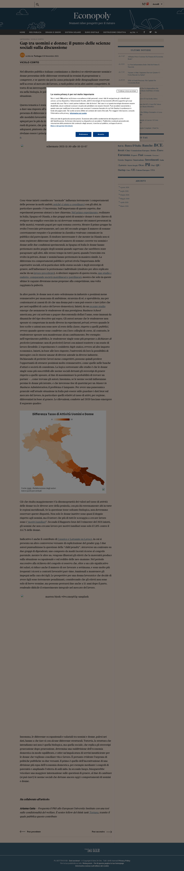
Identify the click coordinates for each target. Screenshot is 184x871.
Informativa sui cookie (78, 113)
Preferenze (83, 134)
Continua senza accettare (127, 91)
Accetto (101, 134)
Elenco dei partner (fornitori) (62, 126)
